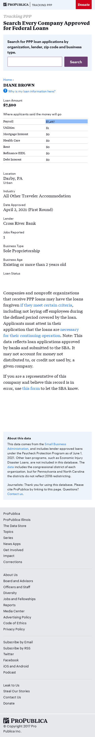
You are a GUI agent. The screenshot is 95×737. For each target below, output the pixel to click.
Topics (8, 531)
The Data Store (14, 525)
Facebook (11, 660)
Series (8, 537)
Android (22, 666)
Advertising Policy (17, 617)
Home (7, 79)
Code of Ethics (14, 622)
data (10, 466)
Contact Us (12, 697)
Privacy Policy (14, 629)
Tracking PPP (42, 5)
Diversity (10, 592)
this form (31, 388)
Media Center (14, 610)
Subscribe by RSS (16, 648)
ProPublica (11, 513)
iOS (6, 666)
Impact (8, 555)
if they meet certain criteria (46, 305)
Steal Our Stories (16, 690)
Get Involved (13, 549)
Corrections (12, 561)
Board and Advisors (18, 580)
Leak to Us (11, 685)
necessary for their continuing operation (41, 332)
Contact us (15, 493)
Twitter (8, 653)
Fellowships (26, 598)
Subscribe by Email (18, 641)
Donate (84, 4)
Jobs (6, 598)
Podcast (9, 672)
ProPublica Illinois (16, 519)
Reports (9, 604)
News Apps (12, 543)
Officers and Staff (16, 586)
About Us (10, 574)
